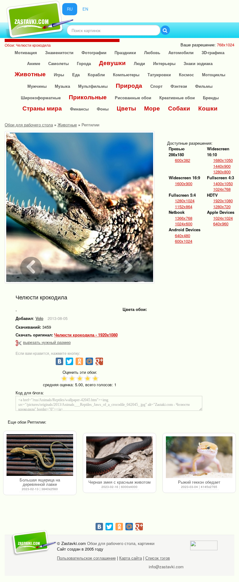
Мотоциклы (213, 74)
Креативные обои (177, 98)
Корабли (96, 74)
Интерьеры (164, 63)
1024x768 (222, 189)
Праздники (125, 52)
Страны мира (42, 108)
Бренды (211, 98)
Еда (76, 74)
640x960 (220, 224)
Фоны (103, 109)
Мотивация (26, 52)
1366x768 (183, 218)
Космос (186, 74)
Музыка (62, 86)
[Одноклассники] (79, 361)
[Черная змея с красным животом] (119, 457)
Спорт (156, 86)
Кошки (208, 108)
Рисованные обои (133, 98)
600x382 (182, 160)
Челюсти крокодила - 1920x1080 (86, 335)
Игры (59, 74)
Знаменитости (59, 52)
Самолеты (58, 63)
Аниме (33, 63)
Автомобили (181, 52)
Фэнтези (179, 86)
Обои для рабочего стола (29, 125)
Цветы (126, 108)
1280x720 (222, 206)
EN (85, 9)
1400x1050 (223, 183)
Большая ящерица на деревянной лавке (40, 482)
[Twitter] (69, 361)
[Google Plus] (99, 361)
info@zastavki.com (166, 567)
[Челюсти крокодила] (79, 207)
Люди (139, 63)
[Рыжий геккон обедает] (199, 457)
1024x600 (183, 224)
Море (152, 108)
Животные (30, 74)
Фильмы (204, 86)
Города (84, 63)
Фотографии (94, 52)
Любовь (152, 52)
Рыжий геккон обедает (199, 482)
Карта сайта (130, 558)
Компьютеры (126, 74)
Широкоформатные (41, 98)
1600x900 (183, 183)
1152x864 (183, 206)
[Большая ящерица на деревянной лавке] (40, 455)
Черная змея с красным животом (119, 482)
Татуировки (159, 74)
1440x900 (222, 166)
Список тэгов (157, 558)
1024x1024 (223, 218)
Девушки (112, 63)
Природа (129, 85)
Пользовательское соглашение (86, 558)
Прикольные (88, 97)
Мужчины (37, 86)
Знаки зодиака (198, 63)
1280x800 (222, 172)
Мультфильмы (93, 86)
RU (70, 9)
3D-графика (213, 52)
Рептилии (90, 125)
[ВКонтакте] (59, 361)
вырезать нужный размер (47, 342)
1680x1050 (223, 160)
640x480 (182, 235)
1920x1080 (223, 201)
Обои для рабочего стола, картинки (120, 543)
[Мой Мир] (89, 361)
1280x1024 (184, 201)
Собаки (179, 108)
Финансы (79, 109)
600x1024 (183, 241)
